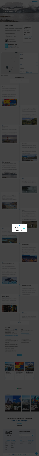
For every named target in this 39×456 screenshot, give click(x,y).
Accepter (18, 230)
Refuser (21, 230)
